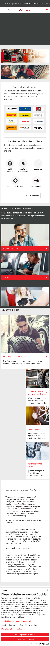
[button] (9, 10)
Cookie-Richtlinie (7, 621)
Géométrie (38, 169)
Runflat (8, 504)
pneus (23, 497)
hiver (17, 534)
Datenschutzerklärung (37, 629)
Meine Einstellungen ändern (11, 629)
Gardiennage (36, 186)
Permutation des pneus (15, 186)
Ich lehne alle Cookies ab (25, 639)
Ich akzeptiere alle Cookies (25, 635)
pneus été (9, 534)
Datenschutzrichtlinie (24, 621)
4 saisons (25, 534)
